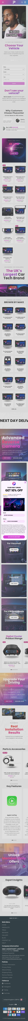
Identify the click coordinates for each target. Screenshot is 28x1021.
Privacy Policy (21, 532)
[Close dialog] (25, 482)
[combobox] (5, 521)
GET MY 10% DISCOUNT (14, 537)
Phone (4, 519)
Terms (3, 533)
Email (4, 513)
